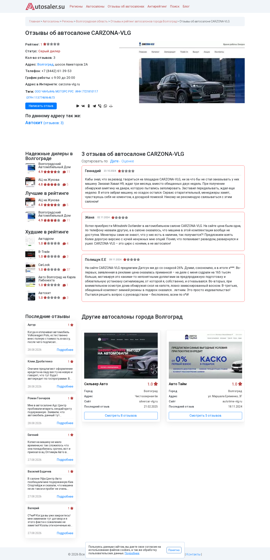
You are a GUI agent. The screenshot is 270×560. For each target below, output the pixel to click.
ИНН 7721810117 (87, 91)
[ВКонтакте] (83, 106)
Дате (114, 161)
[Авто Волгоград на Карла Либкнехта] (30, 282)
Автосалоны (95, 6)
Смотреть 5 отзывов (205, 415)
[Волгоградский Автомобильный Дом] (30, 168)
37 (68, 269)
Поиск (174, 6)
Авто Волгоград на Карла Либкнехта (57, 279)
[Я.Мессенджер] (77, 106)
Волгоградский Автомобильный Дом (54, 165)
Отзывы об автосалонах (126, 6)
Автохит (44, 122)
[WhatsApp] (105, 106)
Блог (186, 6)
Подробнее (65, 350)
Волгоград (45, 64)
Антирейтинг (157, 6)
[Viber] (99, 106)
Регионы (76, 6)
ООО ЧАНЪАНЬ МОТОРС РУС (54, 91)
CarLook (44, 265)
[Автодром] (30, 241)
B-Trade (44, 251)
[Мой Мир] (111, 106)
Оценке (128, 161)
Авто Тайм (178, 384)
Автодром (46, 238)
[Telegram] (94, 106)
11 (68, 172)
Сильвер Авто (96, 384)
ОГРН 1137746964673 (40, 97)
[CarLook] (30, 267)
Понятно (174, 550)
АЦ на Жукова (48, 179)
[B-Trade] (30, 254)
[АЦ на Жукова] (30, 182)
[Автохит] (30, 296)
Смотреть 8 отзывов (121, 415)
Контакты (193, 554)
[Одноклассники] (88, 106)
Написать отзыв (41, 106)
